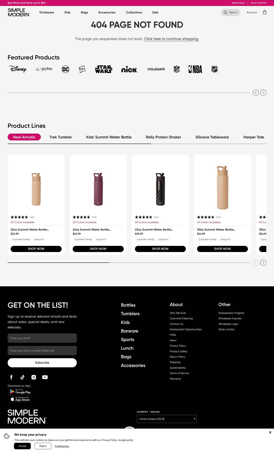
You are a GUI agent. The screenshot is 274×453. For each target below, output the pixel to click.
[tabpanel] (137, 89)
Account (252, 12)
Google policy (125, 440)
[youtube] (45, 377)
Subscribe (42, 362)
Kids (67, 12)
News (173, 340)
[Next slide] (263, 93)
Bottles (128, 305)
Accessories (107, 12)
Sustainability (178, 367)
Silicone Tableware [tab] (212, 137)
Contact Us (176, 323)
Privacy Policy (178, 345)
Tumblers (130, 313)
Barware (129, 331)
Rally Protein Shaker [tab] (163, 137)
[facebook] (11, 377)
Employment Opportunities (185, 329)
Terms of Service (179, 373)
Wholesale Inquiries (229, 318)
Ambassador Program (231, 312)
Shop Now (36, 249)
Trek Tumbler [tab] (61, 137)
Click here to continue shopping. (171, 39)
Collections (134, 12)
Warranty (175, 378)
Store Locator (226, 329)
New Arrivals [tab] (24, 137)
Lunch (127, 348)
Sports (127, 339)
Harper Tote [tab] (253, 137)
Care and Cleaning (181, 318)
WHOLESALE (238, 3)
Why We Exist (178, 312)
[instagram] (33, 377)
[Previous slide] (256, 93)
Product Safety (179, 351)
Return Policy (177, 356)
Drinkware (47, 12)
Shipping (175, 362)
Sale (155, 12)
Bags (84, 12)
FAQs (173, 334)
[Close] (270, 432)
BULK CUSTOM (258, 3)
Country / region (148, 412)
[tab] (18, 70)
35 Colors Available (209, 222)
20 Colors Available (22, 222)
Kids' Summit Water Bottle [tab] (109, 137)
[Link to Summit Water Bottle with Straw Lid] (36, 183)
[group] (36, 205)
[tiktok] (22, 377)
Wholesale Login (228, 323)
